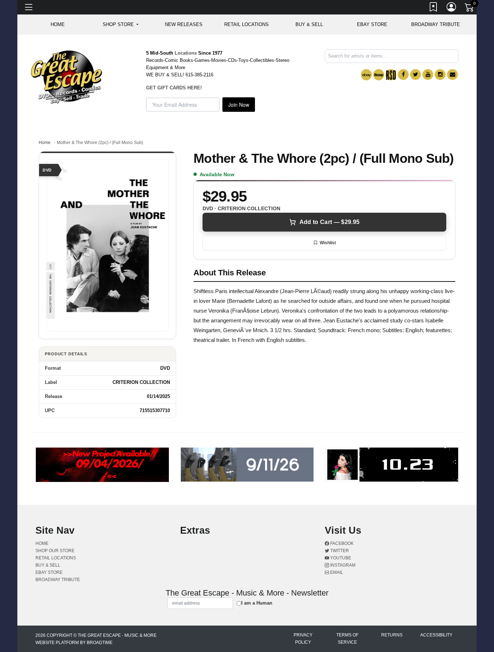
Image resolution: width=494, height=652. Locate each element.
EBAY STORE (372, 24)
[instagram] (440, 74)
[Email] (452, 74)
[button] (120, 24)
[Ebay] (366, 74)
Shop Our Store (54, 550)
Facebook (341, 543)
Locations (186, 53)
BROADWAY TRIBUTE (435, 24)
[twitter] (415, 74)
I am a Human (256, 603)
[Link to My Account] (452, 8)
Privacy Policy (303, 638)
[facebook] (403, 74)
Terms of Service (347, 638)
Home (45, 142)
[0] (470, 8)
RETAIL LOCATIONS (246, 24)
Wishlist (328, 242)
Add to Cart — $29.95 (329, 222)
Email (336, 572)
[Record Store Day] (391, 74)
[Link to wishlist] (434, 8)
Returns (392, 635)
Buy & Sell (309, 24)
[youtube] (428, 74)
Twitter (339, 550)
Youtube (340, 557)
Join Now (238, 104)
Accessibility (436, 635)
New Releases (184, 24)
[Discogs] (378, 74)
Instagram (342, 565)
